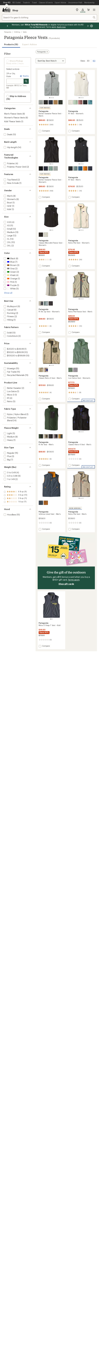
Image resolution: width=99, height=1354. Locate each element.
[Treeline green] (41, 436)
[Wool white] (70, 102)
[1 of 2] (50, 619)
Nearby (25, 76)
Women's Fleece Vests (14, 117)
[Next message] (87, 26)
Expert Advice (29, 44)
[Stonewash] (41, 102)
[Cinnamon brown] (46, 503)
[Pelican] (46, 436)
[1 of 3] (50, 164)
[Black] (46, 102)
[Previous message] (7, 26)
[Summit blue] (41, 503)
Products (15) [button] (11, 44)
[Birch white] (55, 168)
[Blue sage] (75, 168)
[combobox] (49, 17)
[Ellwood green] (70, 370)
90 (94, 60)
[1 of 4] (49, 98)
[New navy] (50, 102)
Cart (88, 9)
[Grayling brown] (55, 102)
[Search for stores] (26, 81)
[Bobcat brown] (60, 436)
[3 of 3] (52, 164)
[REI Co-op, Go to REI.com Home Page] (6, 9)
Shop (15, 10)
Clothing (17, 32)
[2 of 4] (50, 98)
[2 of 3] (51, 164)
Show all (8, 293)
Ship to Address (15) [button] (16, 97)
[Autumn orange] (85, 168)
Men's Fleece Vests (13, 113)
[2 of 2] (52, 619)
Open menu (94, 9)
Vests (25, 32)
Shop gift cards (66, 584)
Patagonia (7, 32)
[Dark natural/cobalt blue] (46, 370)
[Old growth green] (60, 102)
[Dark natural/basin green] (41, 370)
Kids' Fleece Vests (12, 121)
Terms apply (73, 579)
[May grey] (55, 436)
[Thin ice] (75, 102)
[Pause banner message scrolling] (91, 26)
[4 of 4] (53, 98)
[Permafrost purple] (75, 370)
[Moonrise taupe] (80, 102)
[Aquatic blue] (80, 168)
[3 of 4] (52, 98)
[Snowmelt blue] (90, 102)
